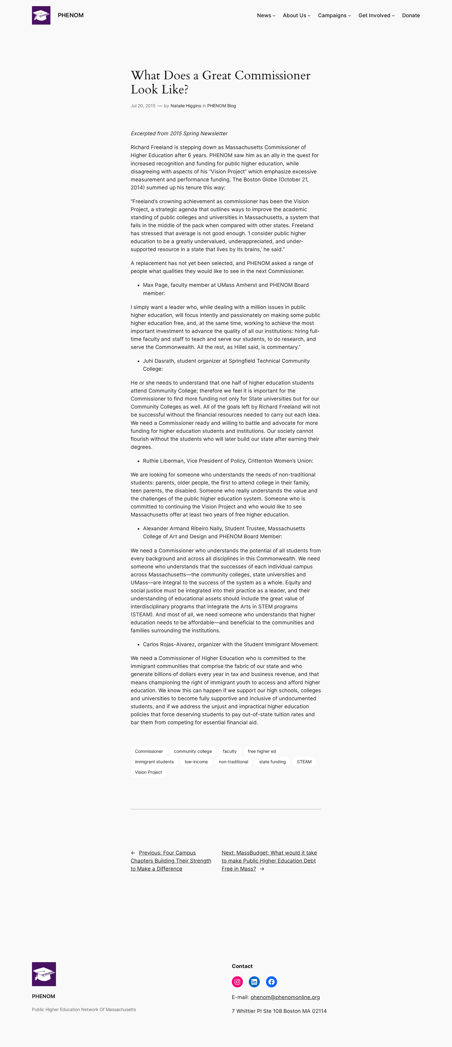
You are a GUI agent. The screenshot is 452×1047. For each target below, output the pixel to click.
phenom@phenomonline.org (285, 997)
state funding (272, 761)
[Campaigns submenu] (349, 15)
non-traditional (233, 761)
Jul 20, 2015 (143, 105)
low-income (196, 761)
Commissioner (149, 751)
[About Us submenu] (309, 15)
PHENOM (71, 15)
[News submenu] (274, 15)
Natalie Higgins (186, 105)
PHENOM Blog (221, 105)
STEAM (304, 761)
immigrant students (154, 761)
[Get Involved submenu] (393, 15)
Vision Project (148, 772)
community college (193, 751)
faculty (230, 751)
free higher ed (262, 751)
